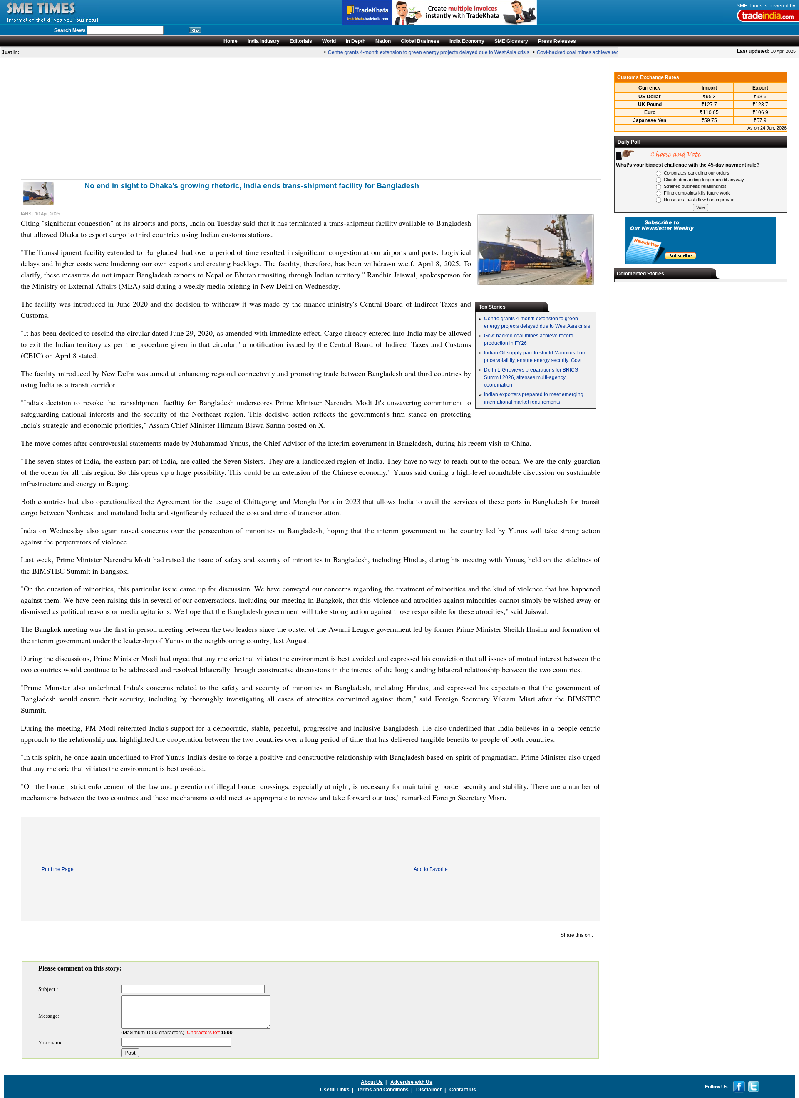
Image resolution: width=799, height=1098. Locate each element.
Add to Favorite (431, 869)
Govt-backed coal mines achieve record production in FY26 (596, 52)
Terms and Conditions (383, 1090)
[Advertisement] (270, 118)
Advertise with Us (411, 1082)
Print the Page (58, 869)
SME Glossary (511, 41)
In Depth (355, 41)
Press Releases (557, 41)
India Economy (466, 41)
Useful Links (335, 1090)
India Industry (264, 41)
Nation (383, 41)
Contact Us (462, 1090)
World (329, 41)
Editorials (301, 41)
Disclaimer (429, 1090)
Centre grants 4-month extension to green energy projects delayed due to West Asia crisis (420, 52)
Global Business (420, 41)
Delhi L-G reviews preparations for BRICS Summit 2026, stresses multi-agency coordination (531, 377)
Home (230, 41)
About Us (372, 1082)
